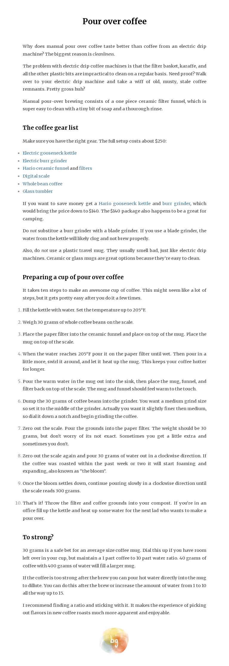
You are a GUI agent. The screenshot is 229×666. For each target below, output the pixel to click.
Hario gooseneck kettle (125, 203)
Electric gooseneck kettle (50, 153)
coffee (55, 184)
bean (42, 184)
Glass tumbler (38, 191)
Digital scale (36, 176)
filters (85, 168)
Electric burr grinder (45, 161)
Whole (29, 184)
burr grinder (176, 203)
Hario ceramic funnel (46, 168)
